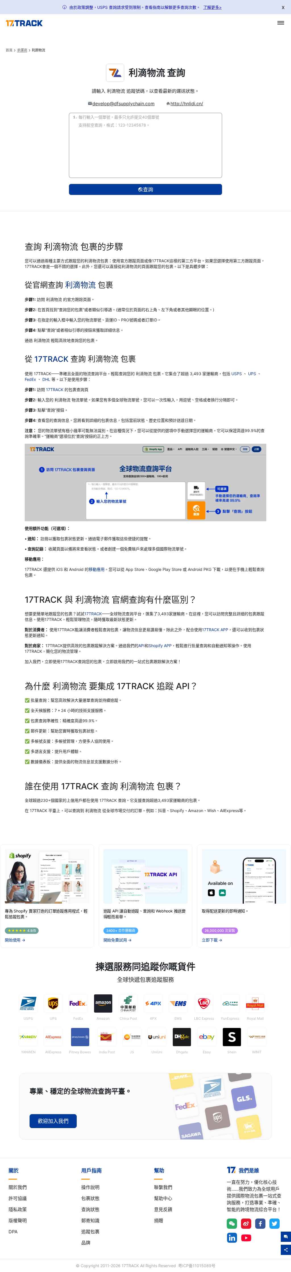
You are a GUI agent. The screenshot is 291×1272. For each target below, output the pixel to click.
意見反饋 (163, 1209)
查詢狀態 (90, 1209)
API (141, 645)
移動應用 (97, 569)
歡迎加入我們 (53, 1121)
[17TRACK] (24, 23)
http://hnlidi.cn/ (187, 103)
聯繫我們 (163, 1187)
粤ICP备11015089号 (196, 1265)
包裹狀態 (90, 1198)
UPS (252, 373)
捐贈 (158, 1220)
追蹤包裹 (90, 1231)
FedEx (31, 379)
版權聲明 (18, 1220)
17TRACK (52, 359)
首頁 (9, 50)
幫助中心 (163, 1198)
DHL (46, 379)
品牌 (85, 1243)
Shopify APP (160, 645)
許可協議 (18, 1198)
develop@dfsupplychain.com (123, 103)
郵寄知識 (90, 1220)
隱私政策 (18, 1209)
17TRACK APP (215, 629)
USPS (237, 373)
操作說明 (90, 1187)
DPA (13, 1231)
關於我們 (18, 1187)
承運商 (22, 50)
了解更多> (212, 7)
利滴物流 (80, 285)
